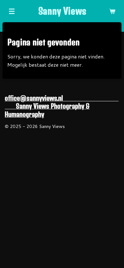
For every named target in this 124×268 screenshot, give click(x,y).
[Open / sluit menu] (12, 11)
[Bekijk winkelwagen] (112, 11)
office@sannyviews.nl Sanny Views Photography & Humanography (62, 106)
